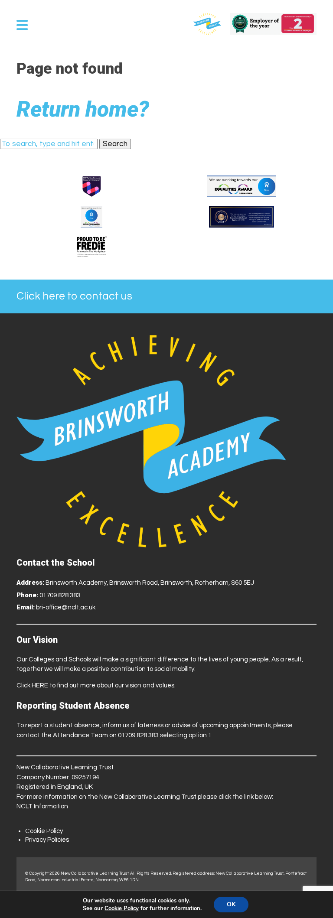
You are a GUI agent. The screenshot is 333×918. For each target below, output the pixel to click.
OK (231, 904)
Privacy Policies (47, 840)
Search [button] (115, 144)
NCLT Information (42, 806)
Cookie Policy (44, 831)
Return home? (82, 109)
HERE (40, 685)
